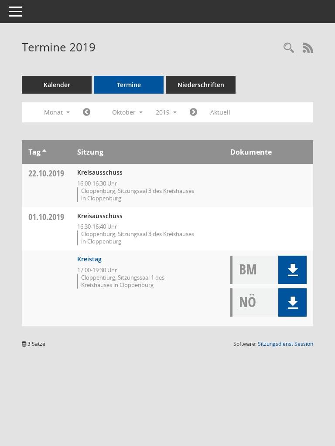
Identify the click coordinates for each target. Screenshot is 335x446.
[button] (292, 270)
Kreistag (89, 259)
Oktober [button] (124, 112)
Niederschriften (201, 85)
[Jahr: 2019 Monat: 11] (193, 112)
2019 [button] (163, 112)
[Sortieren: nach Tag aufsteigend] (44, 152)
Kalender (57, 85)
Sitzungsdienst (285, 344)
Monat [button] (54, 112)
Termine (129, 85)
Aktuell (220, 112)
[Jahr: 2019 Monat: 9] (86, 112)
